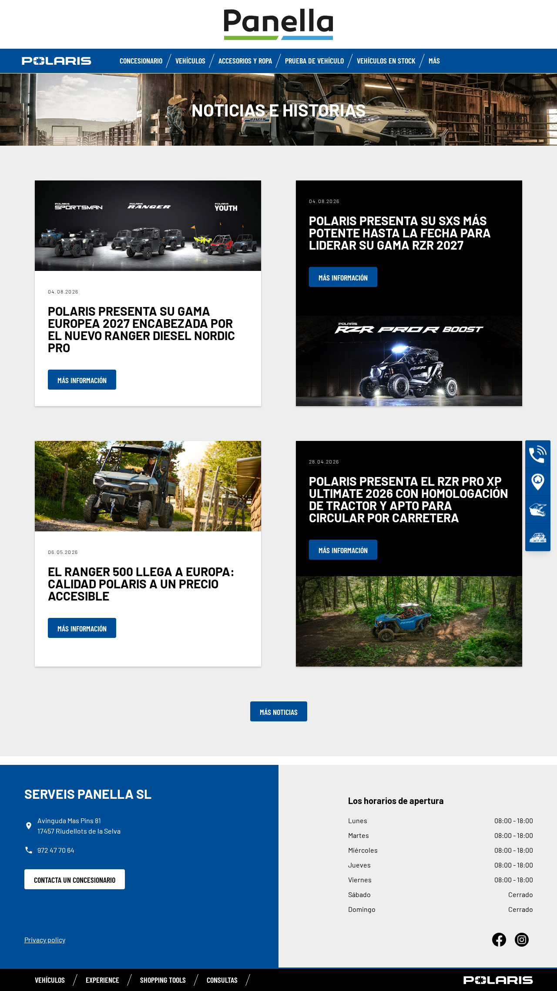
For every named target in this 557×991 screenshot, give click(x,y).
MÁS (434, 60)
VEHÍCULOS (50, 979)
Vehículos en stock (386, 60)
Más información (82, 380)
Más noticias (279, 712)
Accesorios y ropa (245, 60)
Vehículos (190, 60)
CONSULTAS (222, 979)
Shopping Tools (163, 979)
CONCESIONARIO (141, 60)
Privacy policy (44, 939)
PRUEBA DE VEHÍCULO (314, 60)
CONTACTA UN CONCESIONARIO (74, 879)
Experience (102, 979)
